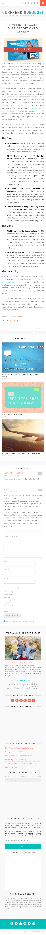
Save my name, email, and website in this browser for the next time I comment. (8, 601)
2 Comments (23, 35)
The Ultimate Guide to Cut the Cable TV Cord (20, 763)
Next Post (38, 328)
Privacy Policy (23, 932)
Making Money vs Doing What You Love (18, 756)
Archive (33, 662)
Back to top (38, 932)
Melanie (8, 489)
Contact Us (14, 662)
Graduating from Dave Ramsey (15, 760)
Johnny (19, 316)
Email (6, 570)
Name (6, 561)
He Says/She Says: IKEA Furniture (16, 752)
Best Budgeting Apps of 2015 (15, 767)
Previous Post (9, 328)
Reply (40, 473)
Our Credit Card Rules (12, 414)
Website (7, 578)
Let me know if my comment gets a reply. (21, 621)
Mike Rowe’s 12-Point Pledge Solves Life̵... (19, 748)
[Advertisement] (23, 724)
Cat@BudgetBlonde (13, 473)
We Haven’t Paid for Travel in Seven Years (22, 453)
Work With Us (24, 662)
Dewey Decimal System (23, 777)
